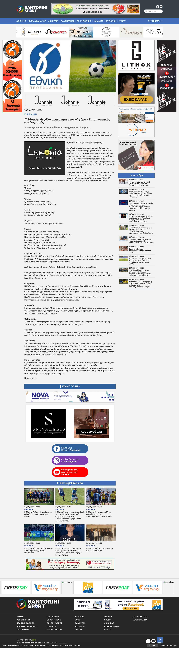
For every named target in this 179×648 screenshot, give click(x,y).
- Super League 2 (54, 623)
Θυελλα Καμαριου (37, 21)
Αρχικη (20, 616)
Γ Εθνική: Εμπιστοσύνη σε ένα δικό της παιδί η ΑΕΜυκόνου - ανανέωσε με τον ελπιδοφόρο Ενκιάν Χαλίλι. (68, 551)
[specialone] (34, 587)
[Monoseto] (22, 32)
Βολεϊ (77, 620)
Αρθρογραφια (140, 620)
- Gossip (108, 616)
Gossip (107, 620)
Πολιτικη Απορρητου (27, 626)
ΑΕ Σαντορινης (84, 21)
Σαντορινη (111, 21)
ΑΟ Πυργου (53, 21)
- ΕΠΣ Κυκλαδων (54, 630)
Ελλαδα (78, 630)
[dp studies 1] (55, 587)
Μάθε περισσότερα (169, 645)
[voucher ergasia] (115, 587)
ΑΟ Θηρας (21, 21)
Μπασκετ (79, 616)
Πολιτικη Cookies (25, 623)
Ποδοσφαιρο (52, 616)
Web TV (122, 21)
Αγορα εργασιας (141, 616)
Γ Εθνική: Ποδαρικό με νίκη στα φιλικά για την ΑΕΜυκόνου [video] (38, 514)
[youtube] (161, 6)
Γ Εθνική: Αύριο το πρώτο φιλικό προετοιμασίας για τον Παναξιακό (38, 550)
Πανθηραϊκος (67, 21)
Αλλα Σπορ (80, 623)
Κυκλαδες (98, 21)
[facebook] (157, 6)
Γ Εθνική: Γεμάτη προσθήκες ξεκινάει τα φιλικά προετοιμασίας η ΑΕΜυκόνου (99, 514)
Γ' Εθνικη (30, 114)
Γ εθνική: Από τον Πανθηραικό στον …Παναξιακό (99, 549)
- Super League (53, 620)
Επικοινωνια (22, 630)
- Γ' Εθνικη (51, 626)
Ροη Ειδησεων (23, 620)
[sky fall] (122, 32)
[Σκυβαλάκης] (147, 32)
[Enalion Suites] (97, 32)
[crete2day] (85, 587)
